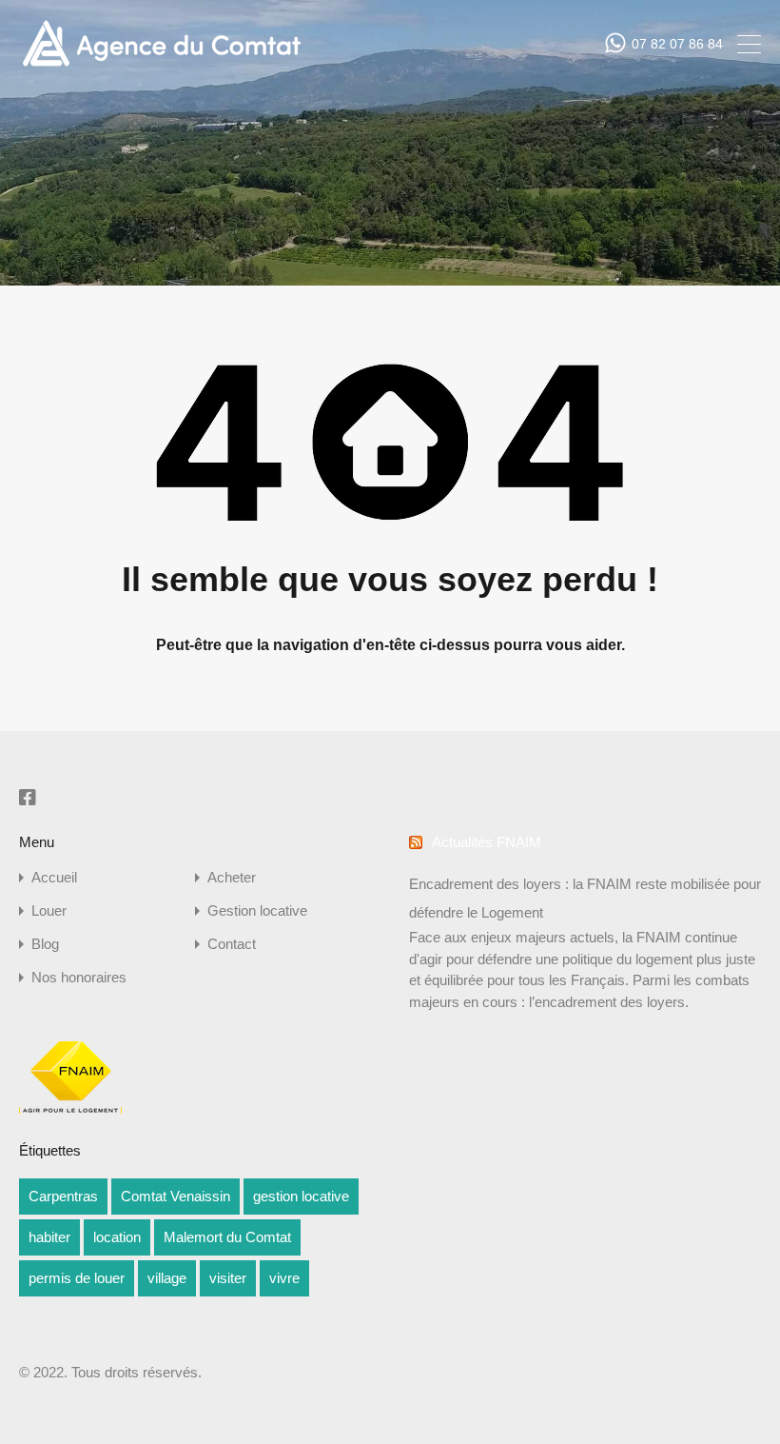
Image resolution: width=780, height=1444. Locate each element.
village (166, 1278)
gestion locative (301, 1196)
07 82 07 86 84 (677, 43)
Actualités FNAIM (486, 842)
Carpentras (63, 1196)
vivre (284, 1278)
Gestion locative (257, 910)
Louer (49, 910)
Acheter (231, 877)
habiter (49, 1237)
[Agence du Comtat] (161, 64)
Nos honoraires (79, 977)
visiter (227, 1278)
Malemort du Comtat (227, 1237)
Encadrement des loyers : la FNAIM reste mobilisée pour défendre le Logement (585, 898)
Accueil (54, 877)
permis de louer (77, 1278)
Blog (45, 944)
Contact (231, 944)
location (117, 1237)
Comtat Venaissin (175, 1196)
